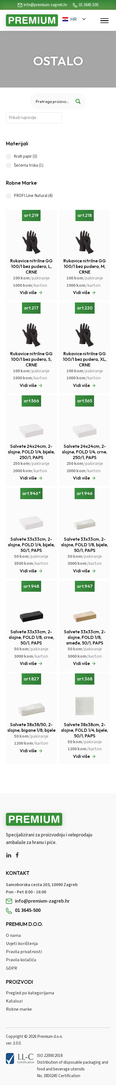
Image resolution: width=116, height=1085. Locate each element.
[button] (58, 156)
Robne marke (19, 1009)
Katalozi (14, 1001)
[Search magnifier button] (78, 101)
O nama (13, 935)
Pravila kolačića (21, 960)
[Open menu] (104, 20)
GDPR (11, 968)
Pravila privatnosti (24, 952)
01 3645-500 (28, 910)
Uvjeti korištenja (22, 944)
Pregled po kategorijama (30, 993)
